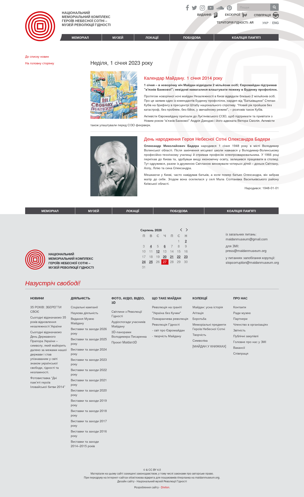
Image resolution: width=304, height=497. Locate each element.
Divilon (165, 487)
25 (151, 261)
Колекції (200, 298)
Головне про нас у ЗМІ (249, 341)
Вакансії (239, 347)
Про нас (240, 298)
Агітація (198, 312)
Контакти (239, 307)
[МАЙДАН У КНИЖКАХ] (209, 346)
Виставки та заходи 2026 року (89, 331)
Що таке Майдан (166, 298)
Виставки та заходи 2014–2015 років (85, 443)
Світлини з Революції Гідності (126, 313)
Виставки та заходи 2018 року (89, 412)
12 (158, 251)
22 (178, 256)
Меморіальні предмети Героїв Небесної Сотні (209, 326)
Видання (204, 14)
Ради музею (242, 312)
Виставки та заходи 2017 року (89, 423)
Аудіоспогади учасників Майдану (128, 323)
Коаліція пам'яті (246, 37)
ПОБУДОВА (192, 37)
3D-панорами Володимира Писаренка (129, 334)
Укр (265, 22)
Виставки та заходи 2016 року (89, 433)
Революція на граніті (167, 307)
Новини (37, 298)
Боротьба (199, 318)
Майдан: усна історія (208, 307)
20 (164, 256)
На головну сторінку (39, 63)
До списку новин (37, 56)
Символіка (200, 340)
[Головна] (43, 30)
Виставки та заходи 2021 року (89, 382)
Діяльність (80, 298)
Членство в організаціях (250, 324)
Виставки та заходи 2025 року (89, 341)
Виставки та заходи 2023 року (89, 361)
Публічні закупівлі (245, 336)
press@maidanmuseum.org (246, 250)
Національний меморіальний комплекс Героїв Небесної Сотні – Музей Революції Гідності (86, 18)
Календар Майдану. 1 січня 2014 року (183, 78)
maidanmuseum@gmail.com (247, 239)
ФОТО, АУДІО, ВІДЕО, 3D (128, 300)
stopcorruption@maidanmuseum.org (252, 262)
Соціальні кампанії (84, 307)
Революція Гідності (166, 324)
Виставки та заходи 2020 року (89, 392)
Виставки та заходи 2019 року (89, 402)
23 (186, 256)
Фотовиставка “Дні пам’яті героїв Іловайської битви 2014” (47, 382)
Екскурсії (232, 14)
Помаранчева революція (170, 318)
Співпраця (240, 353)
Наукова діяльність (84, 312)
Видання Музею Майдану (82, 320)
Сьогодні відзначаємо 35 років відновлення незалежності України (48, 321)
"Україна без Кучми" (166, 312)
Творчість (199, 334)
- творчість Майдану (166, 336)
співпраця (262, 15)
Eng (275, 22)
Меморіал (80, 37)
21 (172, 256)
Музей (117, 37)
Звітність (239, 330)
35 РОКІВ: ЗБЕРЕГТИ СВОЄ (45, 309)
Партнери (240, 318)
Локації (152, 37)
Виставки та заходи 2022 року (89, 371)
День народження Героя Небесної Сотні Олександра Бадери (207, 139)
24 (144, 261)
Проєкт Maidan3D (124, 342)
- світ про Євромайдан (168, 330)
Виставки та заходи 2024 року (89, 351)
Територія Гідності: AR (235, 22)
